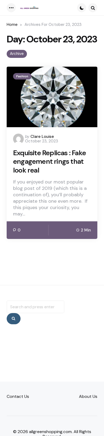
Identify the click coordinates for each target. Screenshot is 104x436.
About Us (88, 396)
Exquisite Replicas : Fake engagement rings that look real (49, 162)
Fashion (22, 76)
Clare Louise (42, 136)
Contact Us (18, 396)
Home (12, 24)
